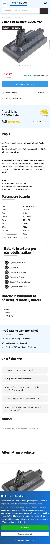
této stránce (33, 428)
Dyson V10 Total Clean (19, 286)
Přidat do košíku (25, 84)
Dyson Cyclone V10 (17, 262)
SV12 (5, 319)
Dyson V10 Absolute (18, 272)
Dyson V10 (14, 267)
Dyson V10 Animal (17, 277)
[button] (19, 65)
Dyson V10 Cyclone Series (20, 282)
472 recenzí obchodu (40, 121)
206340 (6, 312)
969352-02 (8, 316)
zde (24, 522)
